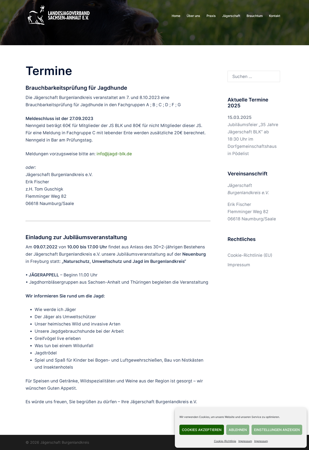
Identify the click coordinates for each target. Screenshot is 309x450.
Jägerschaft (231, 16)
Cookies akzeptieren (201, 430)
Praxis (211, 16)
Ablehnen (238, 430)
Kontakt (274, 16)
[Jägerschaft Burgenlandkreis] (58, 15)
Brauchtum (255, 16)
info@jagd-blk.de (114, 153)
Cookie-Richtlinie (225, 441)
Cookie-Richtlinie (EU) (250, 255)
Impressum (245, 441)
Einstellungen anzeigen (277, 430)
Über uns (193, 16)
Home (176, 16)
